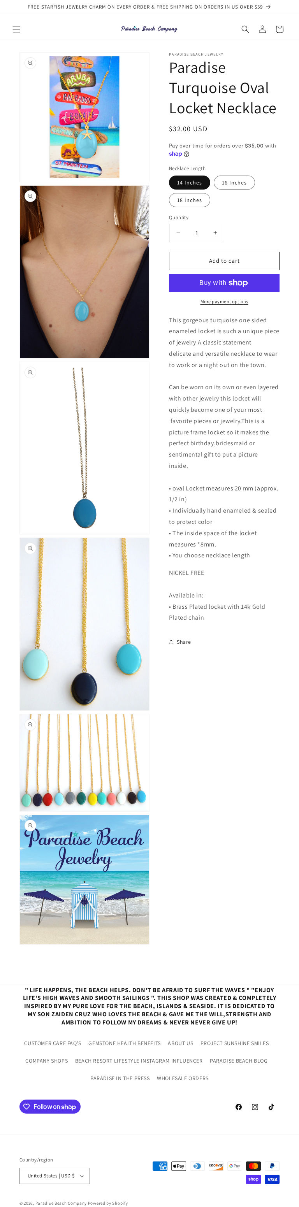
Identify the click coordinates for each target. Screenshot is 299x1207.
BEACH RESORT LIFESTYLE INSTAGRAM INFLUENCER (139, 1060)
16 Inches (234, 182)
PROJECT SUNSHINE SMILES (235, 1043)
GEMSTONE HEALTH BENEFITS (124, 1043)
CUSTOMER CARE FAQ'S (52, 1043)
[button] (16, 29)
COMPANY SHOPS (46, 1060)
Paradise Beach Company (61, 1203)
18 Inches (189, 200)
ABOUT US (180, 1043)
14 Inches (189, 182)
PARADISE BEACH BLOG (238, 1060)
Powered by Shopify (108, 1203)
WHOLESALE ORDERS (183, 1078)
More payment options (224, 301)
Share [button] (184, 641)
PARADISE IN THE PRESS (120, 1078)
